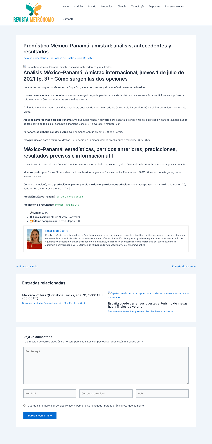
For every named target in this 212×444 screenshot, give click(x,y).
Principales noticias (53, 303)
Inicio (66, 6)
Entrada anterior (27, 266)
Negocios (107, 6)
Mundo (92, 6)
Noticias (78, 6)
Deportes (154, 6)
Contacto (68, 18)
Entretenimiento (174, 6)
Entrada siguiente (184, 266)
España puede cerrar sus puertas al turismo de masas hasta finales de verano (147, 305)
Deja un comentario (34, 58)
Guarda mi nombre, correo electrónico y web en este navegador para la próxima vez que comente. (86, 405)
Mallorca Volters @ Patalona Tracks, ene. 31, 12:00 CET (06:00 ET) (62, 296)
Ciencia (121, 6)
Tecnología (137, 6)
